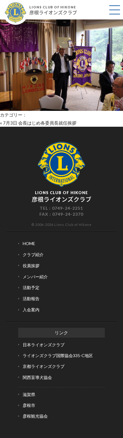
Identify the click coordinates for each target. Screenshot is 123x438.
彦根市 (29, 405)
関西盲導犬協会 (37, 377)
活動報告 (31, 298)
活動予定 (31, 287)
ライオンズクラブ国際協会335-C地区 (58, 355)
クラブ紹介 (33, 254)
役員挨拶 (31, 265)
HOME (29, 243)
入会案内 (31, 309)
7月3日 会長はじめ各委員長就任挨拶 (39, 123)
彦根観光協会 (35, 416)
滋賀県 (29, 394)
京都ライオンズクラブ (43, 366)
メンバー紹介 (35, 276)
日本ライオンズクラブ (43, 344)
